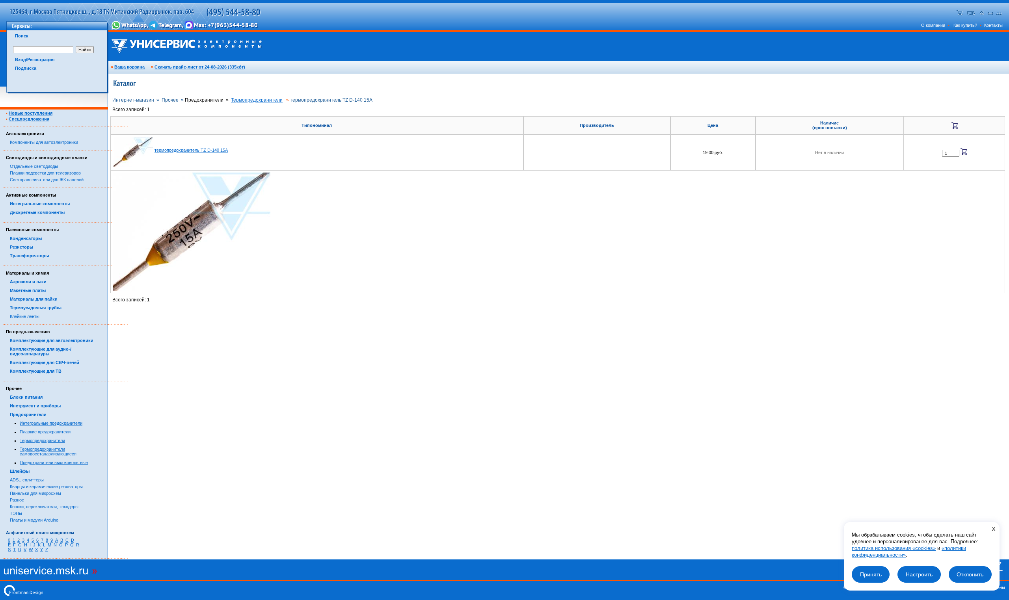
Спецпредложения (29, 119)
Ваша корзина (129, 67)
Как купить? (965, 25)
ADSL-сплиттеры (27, 479)
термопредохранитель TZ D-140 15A (191, 150)
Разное (17, 500)
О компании (933, 25)
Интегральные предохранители (51, 423)
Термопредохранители (42, 440)
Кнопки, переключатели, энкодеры (44, 506)
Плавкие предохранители (45, 431)
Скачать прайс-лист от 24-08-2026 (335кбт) (200, 67)
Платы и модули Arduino (34, 520)
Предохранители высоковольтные (54, 462)
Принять (871, 574)
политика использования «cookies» (894, 548)
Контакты (993, 25)
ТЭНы (16, 513)
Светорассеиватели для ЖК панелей (47, 179)
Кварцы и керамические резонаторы (46, 486)
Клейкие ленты (24, 316)
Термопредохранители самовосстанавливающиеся (48, 451)
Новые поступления (30, 113)
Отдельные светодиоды (34, 166)
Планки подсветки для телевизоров (45, 173)
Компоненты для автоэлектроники (44, 142)
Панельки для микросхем (35, 493)
